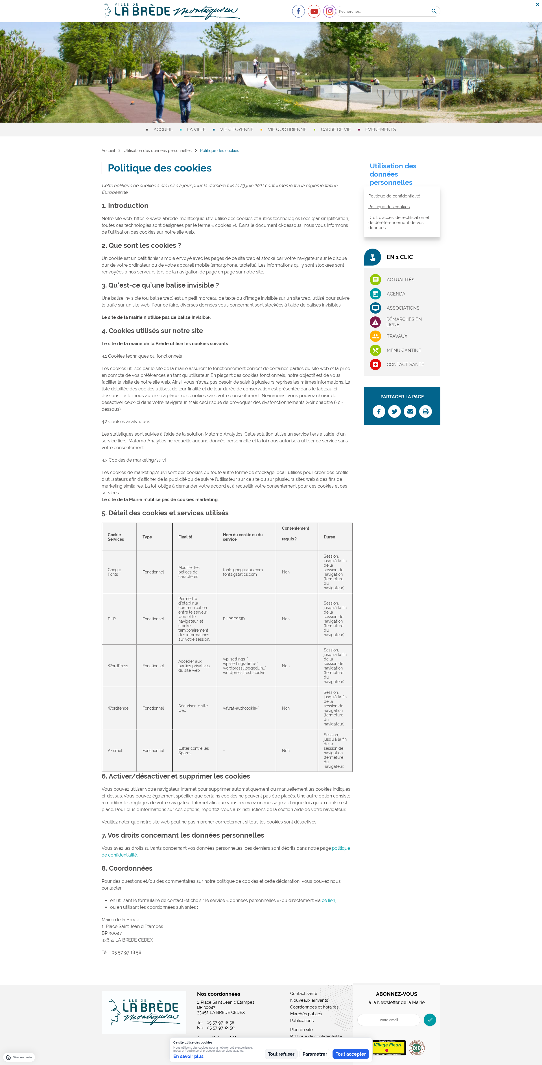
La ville (196, 129)
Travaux (397, 336)
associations (403, 308)
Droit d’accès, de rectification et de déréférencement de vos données (398, 222)
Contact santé (405, 364)
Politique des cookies (389, 206)
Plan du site (301, 1029)
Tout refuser (281, 1054)
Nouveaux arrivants (309, 1000)
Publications (302, 1020)
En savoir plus (188, 1056)
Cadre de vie (336, 129)
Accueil (163, 129)
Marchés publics (306, 1013)
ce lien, (329, 900)
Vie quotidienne (287, 129)
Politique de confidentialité (394, 196)
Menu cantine (404, 350)
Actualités (400, 279)
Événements (380, 129)
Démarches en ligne (404, 322)
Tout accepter (351, 1054)
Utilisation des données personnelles (158, 150)
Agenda (396, 294)
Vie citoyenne (236, 129)
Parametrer (315, 1054)
